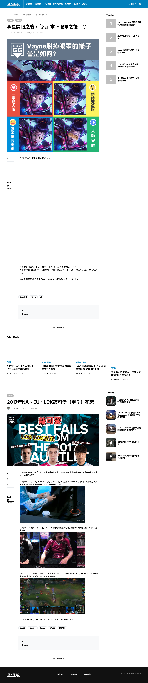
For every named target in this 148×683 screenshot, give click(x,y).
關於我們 (60, 674)
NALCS (52, 628)
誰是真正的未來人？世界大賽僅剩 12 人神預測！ (126, 373)
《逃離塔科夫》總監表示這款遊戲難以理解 (128, 401)
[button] (132, 4)
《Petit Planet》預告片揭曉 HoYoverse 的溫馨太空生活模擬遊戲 (128, 414)
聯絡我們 (87, 674)
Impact (42, 628)
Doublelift (23, 297)
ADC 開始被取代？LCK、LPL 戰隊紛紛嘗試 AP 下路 (91, 368)
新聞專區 (78, 362)
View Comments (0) (58, 327)
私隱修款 (74, 674)
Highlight (32, 628)
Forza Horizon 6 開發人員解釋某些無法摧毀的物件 (129, 23)
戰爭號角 (62, 628)
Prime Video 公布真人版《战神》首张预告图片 (127, 65)
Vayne (33, 297)
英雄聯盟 (18, 20)
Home (9, 15)
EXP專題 (17, 15)
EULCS (22, 628)
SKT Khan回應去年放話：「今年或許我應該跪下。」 (20, 367)
